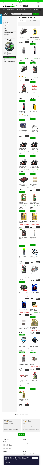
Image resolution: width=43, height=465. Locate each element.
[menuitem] (4, 9)
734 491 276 (26, 443)
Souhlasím (35, 458)
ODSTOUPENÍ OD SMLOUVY (7, 445)
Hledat (25, 5)
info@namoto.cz (26, 441)
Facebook (25, 444)
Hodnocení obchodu (21, 414)
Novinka (7, 23)
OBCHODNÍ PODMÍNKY (6, 444)
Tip (6, 25)
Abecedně (21, 22)
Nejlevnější (29, 20)
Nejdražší (34, 20)
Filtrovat (36, 13)
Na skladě (7, 20)
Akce (6, 22)
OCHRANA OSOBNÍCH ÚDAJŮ (7, 448)
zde (22, 459)
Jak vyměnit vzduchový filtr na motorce (29, 453)
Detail (27, 41)
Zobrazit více (21, 434)
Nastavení (8, 462)
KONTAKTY (20, 2)
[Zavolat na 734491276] (4, 2)
